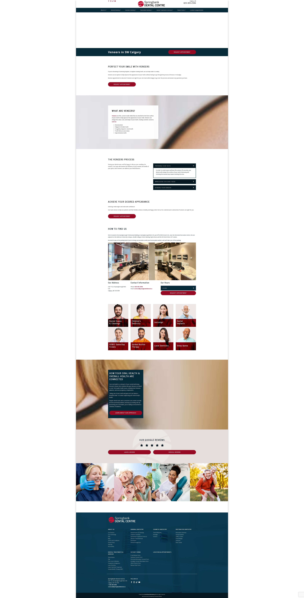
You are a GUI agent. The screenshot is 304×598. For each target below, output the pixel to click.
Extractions (133, 540)
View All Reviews (175, 452)
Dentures (178, 540)
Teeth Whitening (157, 532)
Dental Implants (180, 534)
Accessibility (111, 546)
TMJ (109, 559)
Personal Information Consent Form (140, 559)
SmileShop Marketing (149, 594)
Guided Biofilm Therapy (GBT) (115, 569)
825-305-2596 (190, 3)
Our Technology (112, 534)
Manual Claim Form (136, 565)
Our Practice (111, 532)
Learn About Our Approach (125, 413)
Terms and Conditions (113, 540)
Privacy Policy (111, 542)
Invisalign (155, 534)
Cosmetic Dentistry (130, 10)
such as (114, 121)
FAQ (109, 536)
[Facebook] (108, 1)
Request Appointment (182, 52)
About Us (103, 10)
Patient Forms (181, 10)
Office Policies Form (136, 563)
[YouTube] (115, 1)
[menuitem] (103, 10)
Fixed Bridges (179, 538)
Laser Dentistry (112, 565)
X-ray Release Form (135, 555)
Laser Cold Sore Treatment (115, 567)
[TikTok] (113, 1)
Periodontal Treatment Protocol (139, 536)
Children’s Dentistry (135, 534)
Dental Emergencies (136, 542)
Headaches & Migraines (114, 563)
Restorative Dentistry (145, 10)
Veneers (114, 116)
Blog (109, 538)
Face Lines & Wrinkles (113, 561)
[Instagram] (110, 1)
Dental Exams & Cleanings (137, 532)
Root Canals (179, 542)
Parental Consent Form (136, 557)
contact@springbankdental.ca (143, 288)
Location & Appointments (196, 10)
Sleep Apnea (111, 557)
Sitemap (110, 544)
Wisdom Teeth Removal (137, 538)
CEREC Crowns (179, 536)
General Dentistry (115, 10)
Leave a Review (129, 452)
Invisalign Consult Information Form (140, 561)
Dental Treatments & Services (164, 10)
